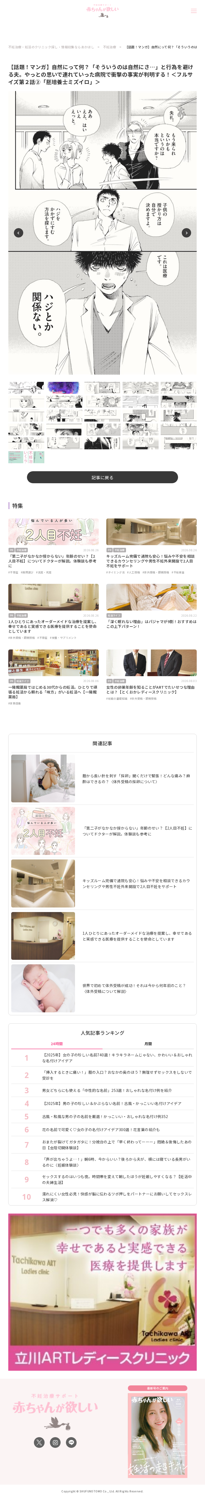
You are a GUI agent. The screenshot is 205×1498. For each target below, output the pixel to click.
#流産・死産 (44, 572)
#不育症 (13, 572)
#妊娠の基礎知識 (116, 698)
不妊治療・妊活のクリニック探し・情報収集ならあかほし (51, 47)
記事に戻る (102, 477)
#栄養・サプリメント (63, 638)
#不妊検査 (178, 572)
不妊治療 (109, 47)
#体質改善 (14, 703)
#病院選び (27, 572)
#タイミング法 (115, 572)
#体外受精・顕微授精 (156, 572)
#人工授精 (133, 572)
